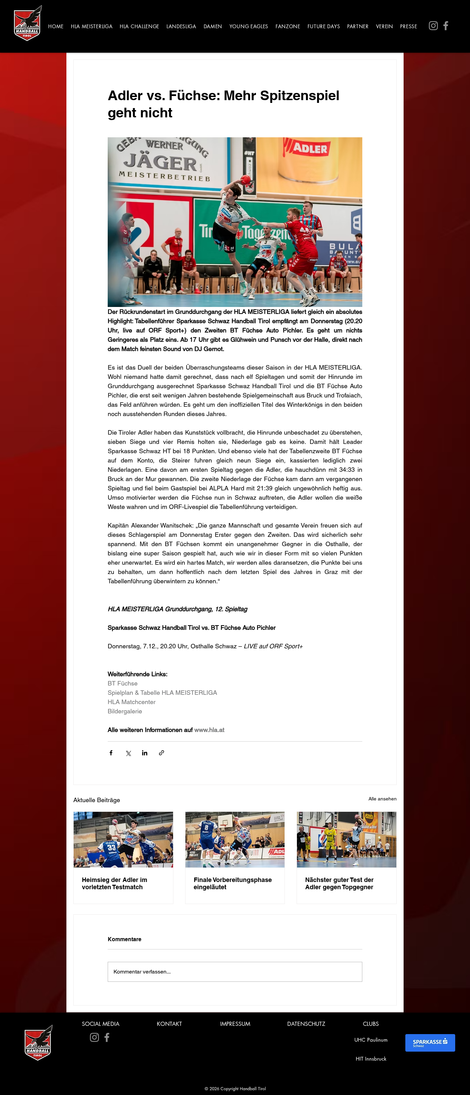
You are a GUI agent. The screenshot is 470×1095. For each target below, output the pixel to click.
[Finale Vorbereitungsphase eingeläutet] (235, 840)
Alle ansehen (382, 798)
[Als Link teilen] (161, 753)
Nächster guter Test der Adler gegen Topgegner (339, 883)
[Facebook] (446, 26)
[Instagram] (433, 26)
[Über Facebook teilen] (111, 753)
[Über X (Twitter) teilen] (128, 753)
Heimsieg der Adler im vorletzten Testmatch (114, 883)
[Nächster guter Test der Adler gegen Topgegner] (346, 840)
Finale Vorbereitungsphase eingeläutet (233, 883)
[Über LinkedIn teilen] (144, 753)
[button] (91, 26)
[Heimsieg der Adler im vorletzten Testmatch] (123, 840)
